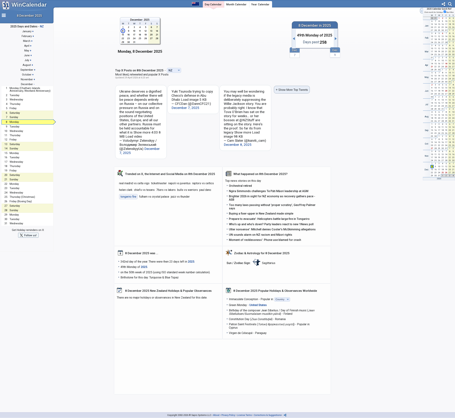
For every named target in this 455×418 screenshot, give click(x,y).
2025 (191, 261)
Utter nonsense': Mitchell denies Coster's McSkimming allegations (272, 229)
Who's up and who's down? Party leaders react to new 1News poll (271, 224)
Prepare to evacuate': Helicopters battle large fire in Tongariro (269, 219)
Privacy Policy (228, 415)
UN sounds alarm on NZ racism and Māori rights (260, 234)
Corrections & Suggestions (267, 415)
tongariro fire (128, 196)
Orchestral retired (240, 185)
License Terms (244, 415)
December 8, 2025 (237, 145)
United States (258, 305)
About (216, 415)
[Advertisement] (227, 37)
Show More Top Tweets (292, 90)
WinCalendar (29, 4)
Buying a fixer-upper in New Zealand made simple (261, 213)
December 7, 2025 (185, 108)
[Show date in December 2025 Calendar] (140, 37)
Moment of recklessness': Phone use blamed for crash (265, 240)
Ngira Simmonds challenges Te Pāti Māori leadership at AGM (268, 191)
